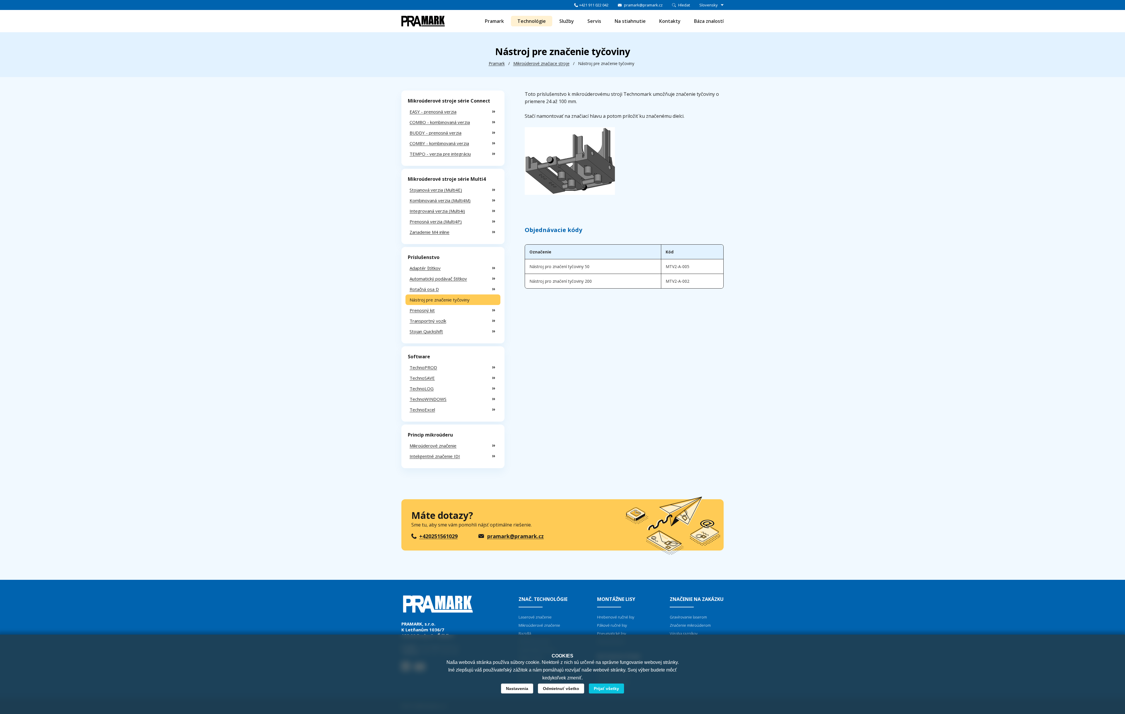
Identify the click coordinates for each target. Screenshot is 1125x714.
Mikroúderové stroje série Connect (449, 101)
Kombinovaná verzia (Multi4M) (440, 200)
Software (419, 356)
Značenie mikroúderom (690, 625)
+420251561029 (438, 536)
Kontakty (670, 21)
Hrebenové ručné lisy (615, 617)
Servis (594, 21)
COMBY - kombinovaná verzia (439, 143)
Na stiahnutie (630, 21)
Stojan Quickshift (426, 331)
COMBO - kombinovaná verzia (440, 122)
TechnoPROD (423, 367)
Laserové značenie (535, 617)
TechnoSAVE (422, 378)
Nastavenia (517, 688)
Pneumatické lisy (611, 633)
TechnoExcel (422, 410)
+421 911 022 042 (593, 5)
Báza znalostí (709, 21)
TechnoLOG (422, 388)
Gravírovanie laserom (688, 617)
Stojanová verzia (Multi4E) (436, 190)
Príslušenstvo (423, 257)
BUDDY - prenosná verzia (435, 133)
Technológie (531, 21)
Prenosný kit (422, 310)
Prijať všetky (606, 688)
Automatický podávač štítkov (438, 279)
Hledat (684, 5)
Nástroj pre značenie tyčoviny (440, 300)
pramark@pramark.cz (643, 5)
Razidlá (525, 633)
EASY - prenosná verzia (433, 112)
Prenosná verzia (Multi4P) (436, 221)
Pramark (494, 21)
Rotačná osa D (424, 289)
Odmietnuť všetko (561, 688)
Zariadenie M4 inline (429, 232)
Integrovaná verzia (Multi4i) (437, 211)
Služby (566, 21)
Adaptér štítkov (425, 268)
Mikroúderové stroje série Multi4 (447, 179)
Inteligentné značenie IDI (435, 456)
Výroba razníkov (684, 633)
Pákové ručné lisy (612, 625)
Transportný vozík (428, 321)
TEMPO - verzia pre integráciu (440, 154)
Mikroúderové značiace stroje (541, 63)
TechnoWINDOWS (428, 399)
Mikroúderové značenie (433, 446)
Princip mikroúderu (430, 435)
